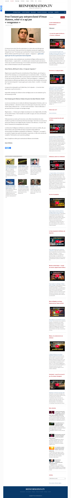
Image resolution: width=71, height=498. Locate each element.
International (16, 12)
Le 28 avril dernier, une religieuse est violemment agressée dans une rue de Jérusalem (56, 138)
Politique (50, 12)
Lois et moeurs (25, 12)
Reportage (17, 1)
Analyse (27, 1)
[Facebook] (1, 6)
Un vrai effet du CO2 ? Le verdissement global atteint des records (59, 424)
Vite (36, 1)
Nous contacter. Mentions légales (55, 483)
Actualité (12, 1)
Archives (39, 1)
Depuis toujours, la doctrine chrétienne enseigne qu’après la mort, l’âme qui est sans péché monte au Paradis (56, 212)
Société (56, 12)
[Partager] (1, 11)
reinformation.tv (35, 5)
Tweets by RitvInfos (52, 113)
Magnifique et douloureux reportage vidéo (56, 392)
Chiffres (32, 1)
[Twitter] (1, 8)
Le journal (7, 1)
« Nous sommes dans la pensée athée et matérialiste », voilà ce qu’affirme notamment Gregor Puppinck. (56, 88)
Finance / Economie (42, 12)
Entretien (22, 1)
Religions (33, 12)
